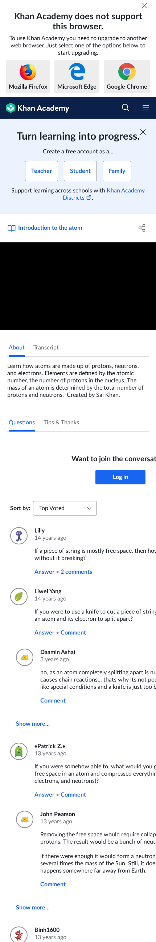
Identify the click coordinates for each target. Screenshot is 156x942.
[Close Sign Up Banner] (143, 132)
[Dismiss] (144, 6)
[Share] (142, 228)
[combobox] (65, 508)
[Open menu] (145, 107)
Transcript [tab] (46, 348)
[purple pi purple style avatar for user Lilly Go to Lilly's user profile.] (18, 535)
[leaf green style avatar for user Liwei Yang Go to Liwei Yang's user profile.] (18, 596)
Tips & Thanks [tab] (61, 422)
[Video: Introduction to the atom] (78, 286)
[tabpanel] (78, 378)
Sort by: (20, 508)
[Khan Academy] (34, 108)
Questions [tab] (22, 422)
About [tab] (17, 348)
